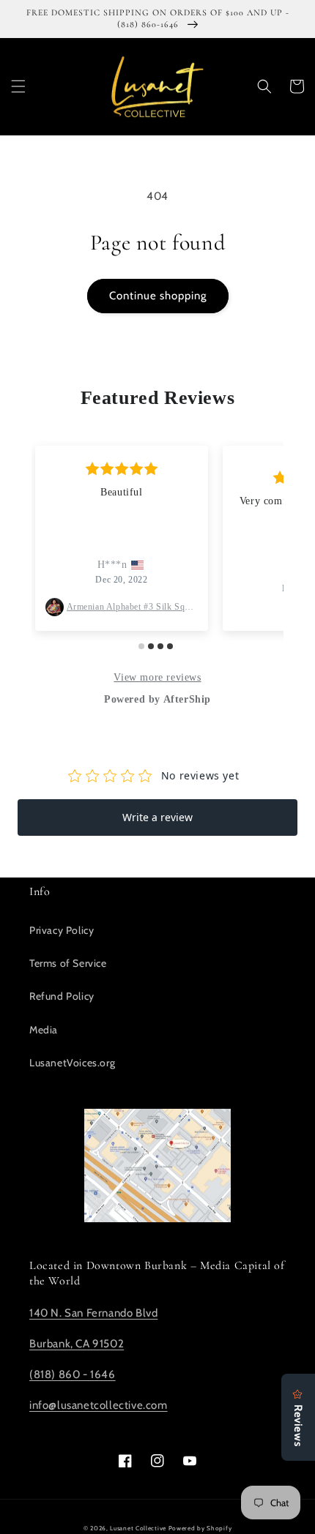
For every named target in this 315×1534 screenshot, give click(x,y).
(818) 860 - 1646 (72, 1374)
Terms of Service (68, 963)
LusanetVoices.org (72, 1062)
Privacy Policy (61, 930)
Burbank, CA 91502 (76, 1343)
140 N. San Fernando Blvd (93, 1313)
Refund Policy (61, 996)
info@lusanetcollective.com (98, 1405)
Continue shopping (158, 295)
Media (43, 1029)
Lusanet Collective (138, 1528)
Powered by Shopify (200, 1528)
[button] (18, 86)
